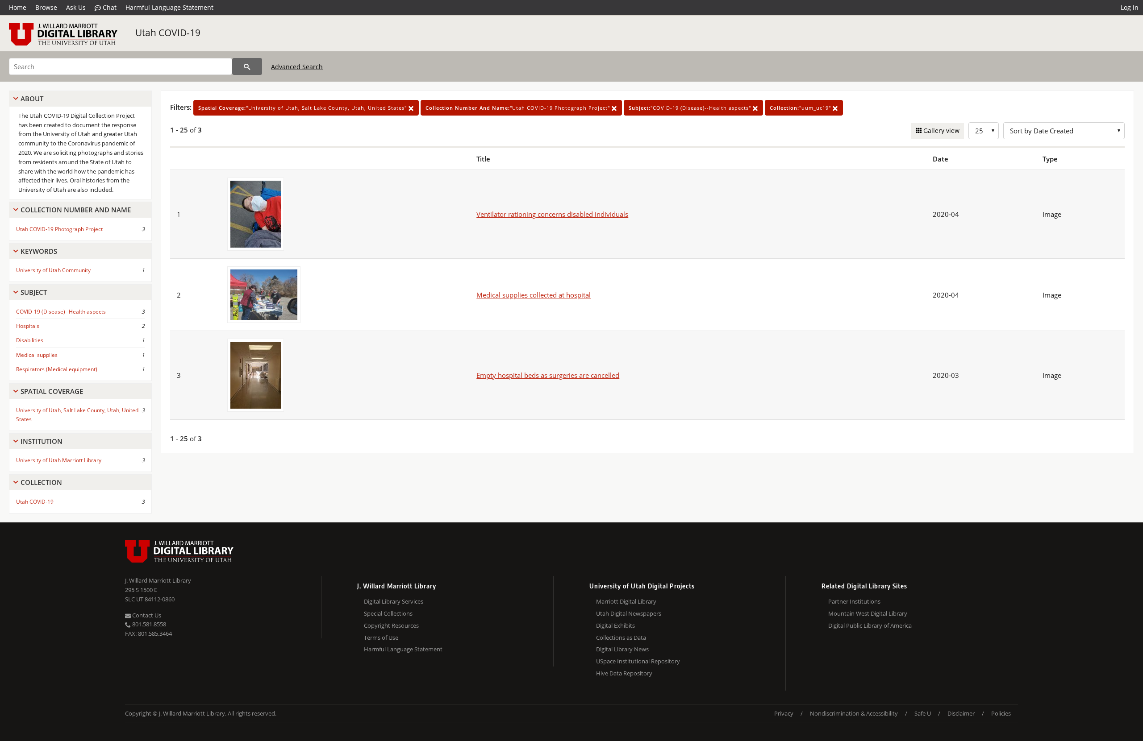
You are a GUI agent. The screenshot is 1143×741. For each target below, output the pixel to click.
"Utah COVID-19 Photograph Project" (518, 107)
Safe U (922, 713)
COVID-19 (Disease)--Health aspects (61, 311)
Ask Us (76, 7)
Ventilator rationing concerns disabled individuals (552, 214)
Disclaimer (961, 713)
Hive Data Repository (624, 673)
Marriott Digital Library (626, 601)
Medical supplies (37, 355)
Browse (46, 7)
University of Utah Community (53, 270)
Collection (41, 482)
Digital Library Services (393, 601)
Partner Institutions (854, 601)
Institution (42, 441)
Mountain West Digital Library (867, 613)
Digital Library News (622, 649)
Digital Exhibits (615, 625)
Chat (109, 7)
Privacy (783, 713)
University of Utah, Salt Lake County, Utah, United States (77, 414)
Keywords (39, 251)
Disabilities (29, 340)
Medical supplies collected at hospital (533, 294)
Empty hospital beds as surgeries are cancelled (547, 375)
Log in (1130, 7)
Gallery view (940, 130)
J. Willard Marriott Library (158, 580)
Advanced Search (297, 66)
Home (17, 7)
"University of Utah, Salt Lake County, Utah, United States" (303, 107)
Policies (1001, 713)
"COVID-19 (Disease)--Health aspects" (691, 107)
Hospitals (27, 326)
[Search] (247, 66)
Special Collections (388, 613)
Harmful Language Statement (169, 7)
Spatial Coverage (52, 391)
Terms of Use (381, 637)
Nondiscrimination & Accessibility (854, 713)
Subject (34, 292)
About (32, 98)
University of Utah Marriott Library (58, 460)
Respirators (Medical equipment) (56, 369)
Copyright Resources (391, 625)
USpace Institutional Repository (638, 661)
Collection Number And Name (76, 209)
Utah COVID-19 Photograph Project (59, 229)
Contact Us (146, 615)
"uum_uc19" (801, 107)
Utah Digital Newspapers (628, 613)
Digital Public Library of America (870, 625)
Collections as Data (621, 637)
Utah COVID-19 (167, 32)
